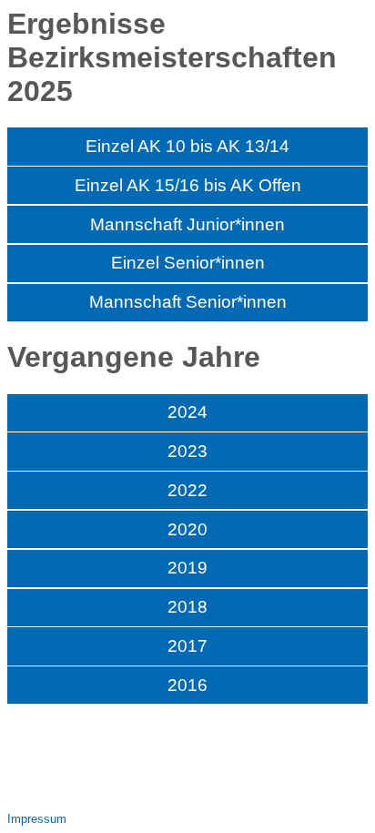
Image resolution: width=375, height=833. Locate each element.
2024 (187, 412)
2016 (187, 685)
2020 (187, 529)
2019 (187, 567)
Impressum (36, 819)
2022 (187, 490)
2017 (187, 645)
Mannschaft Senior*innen (188, 301)
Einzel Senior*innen (188, 262)
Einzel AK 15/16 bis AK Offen (188, 185)
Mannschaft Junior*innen (187, 224)
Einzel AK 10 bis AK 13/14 (187, 146)
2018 (187, 606)
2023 (187, 451)
